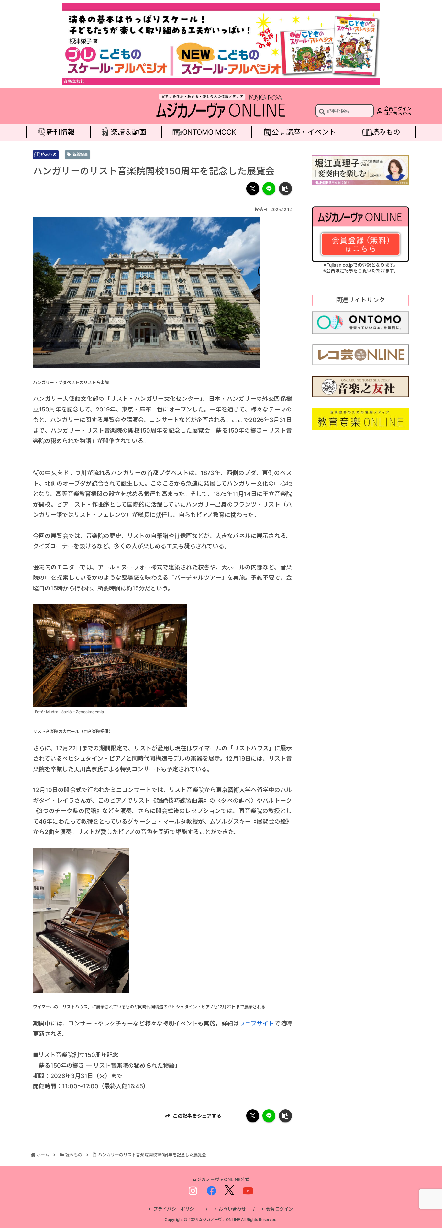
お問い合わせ (232, 1209)
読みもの (49, 154)
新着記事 (80, 154)
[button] (321, 112)
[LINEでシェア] (268, 188)
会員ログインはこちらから (397, 111)
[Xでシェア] (252, 188)
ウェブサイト (256, 1023)
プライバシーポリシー (176, 1209)
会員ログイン (279, 1209)
